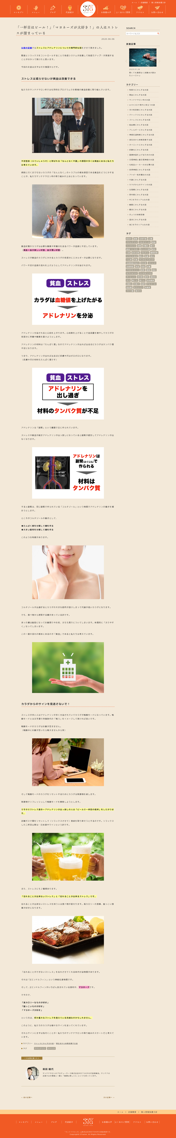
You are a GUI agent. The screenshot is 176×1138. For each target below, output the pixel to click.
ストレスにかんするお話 (44, 1043)
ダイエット (130, 277)
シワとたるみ (131, 256)
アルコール (151, 284)
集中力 (138, 291)
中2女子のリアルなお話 (139, 200)
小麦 (128, 253)
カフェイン (138, 287)
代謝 (135, 260)
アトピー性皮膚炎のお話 (139, 175)
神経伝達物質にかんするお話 (141, 135)
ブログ (53, 12)
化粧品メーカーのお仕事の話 (141, 165)
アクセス (140, 12)
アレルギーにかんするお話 (140, 130)
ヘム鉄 (129, 260)
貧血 (154, 270)
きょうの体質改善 (137, 214)
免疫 (143, 266)
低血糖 (129, 287)
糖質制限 (154, 253)
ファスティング (145, 273)
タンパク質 (145, 249)
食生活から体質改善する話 (67, 1043)
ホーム (134, 2)
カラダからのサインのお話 (140, 184)
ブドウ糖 (130, 291)
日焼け (136, 284)
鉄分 (152, 256)
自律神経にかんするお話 (139, 170)
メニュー (36, 12)
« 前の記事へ (26, 1097)
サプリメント (131, 273)
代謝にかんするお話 (138, 180)
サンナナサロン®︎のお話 (139, 100)
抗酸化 (129, 284)
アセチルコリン (132, 270)
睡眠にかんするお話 (138, 205)
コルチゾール (144, 242)
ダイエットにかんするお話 (140, 145)
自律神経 (130, 266)
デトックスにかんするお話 (140, 115)
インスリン (130, 246)
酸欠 (152, 246)
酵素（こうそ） (132, 249)
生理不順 (143, 239)
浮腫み (145, 246)
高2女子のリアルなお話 (139, 224)
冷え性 (143, 263)
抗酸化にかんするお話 (138, 150)
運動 (135, 239)
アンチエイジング (146, 260)
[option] (142, 62)
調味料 (153, 277)
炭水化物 (135, 253)
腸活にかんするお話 (138, 209)
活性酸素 (150, 280)
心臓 (150, 239)
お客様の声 (106, 12)
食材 (146, 277)
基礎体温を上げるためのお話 (141, 155)
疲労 (154, 249)
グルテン (144, 253)
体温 (137, 266)
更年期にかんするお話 (138, 195)
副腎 (143, 270)
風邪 (143, 284)
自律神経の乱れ (132, 263)
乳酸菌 (147, 287)
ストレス (51, 1048)
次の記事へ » (109, 1097)
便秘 (154, 242)
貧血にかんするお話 (138, 95)
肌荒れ (129, 239)
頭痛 (139, 246)
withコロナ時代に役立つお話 (142, 105)
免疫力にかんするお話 (138, 90)
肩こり (134, 280)
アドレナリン (40, 1048)
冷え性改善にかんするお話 (140, 110)
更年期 (140, 277)
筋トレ (142, 280)
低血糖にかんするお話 (138, 125)
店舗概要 (144, 2)
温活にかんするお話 (138, 219)
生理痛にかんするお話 (138, 189)
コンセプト (19, 12)
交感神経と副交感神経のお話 (141, 160)
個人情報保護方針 (158, 2)
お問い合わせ (157, 12)
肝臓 (148, 266)
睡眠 (148, 270)
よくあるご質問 (123, 12)
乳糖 (146, 256)
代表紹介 (70, 12)
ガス (128, 280)
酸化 (141, 256)
